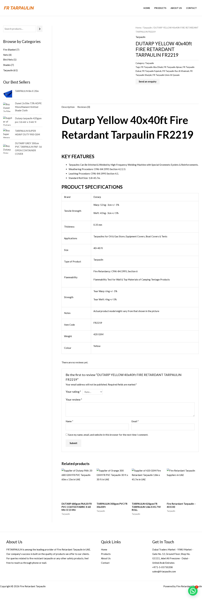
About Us (176, 8)
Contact (191, 8)
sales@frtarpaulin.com (164, 571)
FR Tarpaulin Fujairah (151, 71)
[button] (193, 591)
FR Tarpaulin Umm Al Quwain (166, 75)
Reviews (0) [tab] (83, 106)
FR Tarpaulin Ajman (173, 67)
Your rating (73, 391)
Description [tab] (68, 106)
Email (135, 421)
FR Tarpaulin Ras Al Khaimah (175, 71)
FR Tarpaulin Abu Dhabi (152, 67)
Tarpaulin (147, 27)
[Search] (39, 29)
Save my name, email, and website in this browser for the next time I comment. (108, 434)
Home (146, 8)
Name (69, 421)
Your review (74, 399)
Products (160, 8)
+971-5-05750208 (162, 567)
